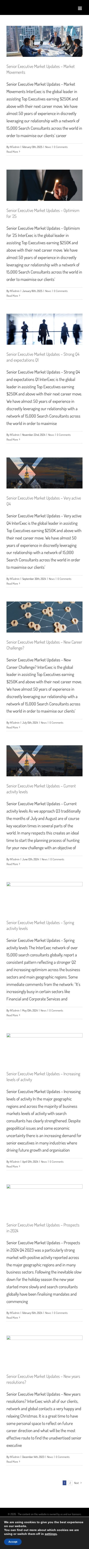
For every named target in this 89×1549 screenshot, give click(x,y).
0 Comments (61, 147)
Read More (12, 151)
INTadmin (14, 147)
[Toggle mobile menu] (80, 8)
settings (51, 1534)
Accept (12, 1541)
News (48, 147)
